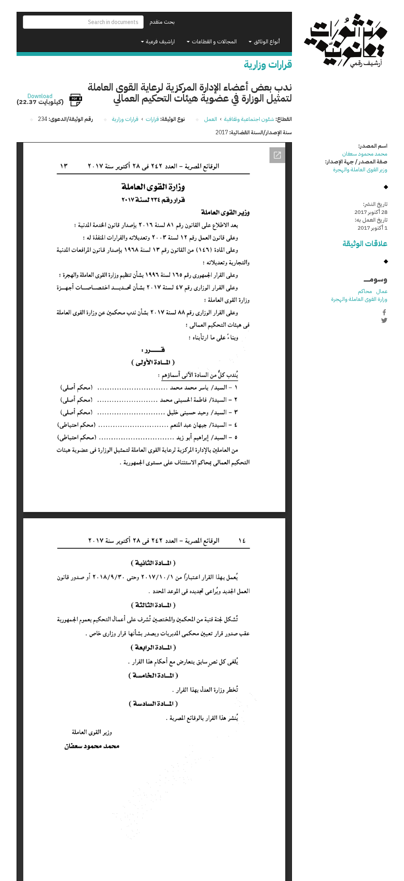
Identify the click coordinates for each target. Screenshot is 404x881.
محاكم (365, 291)
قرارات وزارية (125, 119)
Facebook (384, 312)
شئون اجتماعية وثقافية (249, 119)
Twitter (384, 320)
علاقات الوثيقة (364, 243)
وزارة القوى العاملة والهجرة (359, 299)
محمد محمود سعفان (364, 154)
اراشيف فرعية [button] (160, 41)
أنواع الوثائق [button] (266, 41)
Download (40, 96)
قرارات (152, 119)
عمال (381, 291)
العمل (210, 119)
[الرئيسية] (346, 41)
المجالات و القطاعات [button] (214, 41)
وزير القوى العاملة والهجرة (360, 169)
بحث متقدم (162, 22)
